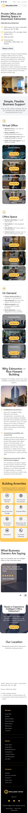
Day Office (7, 759)
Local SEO (7, 730)
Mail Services (8, 726)
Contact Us (24, 2)
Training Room (8, 752)
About (14, 2)
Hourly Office (8, 747)
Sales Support (8, 728)
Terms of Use (8, 782)
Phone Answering (9, 721)
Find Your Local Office (10, 775)
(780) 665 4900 (8, 37)
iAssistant (7, 716)
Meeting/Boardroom (10, 749)
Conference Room (10, 754)
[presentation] (20, 595)
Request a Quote (8, 48)
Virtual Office (8, 714)
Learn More (14, 157)
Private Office (8, 744)
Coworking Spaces (10, 756)
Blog (19, 2)
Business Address (9, 718)
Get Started (13, 154)
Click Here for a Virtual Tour (10, 23)
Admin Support (8, 723)
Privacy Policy (8, 780)
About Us (14, 797)
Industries (7, 773)
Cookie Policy (14, 810)
